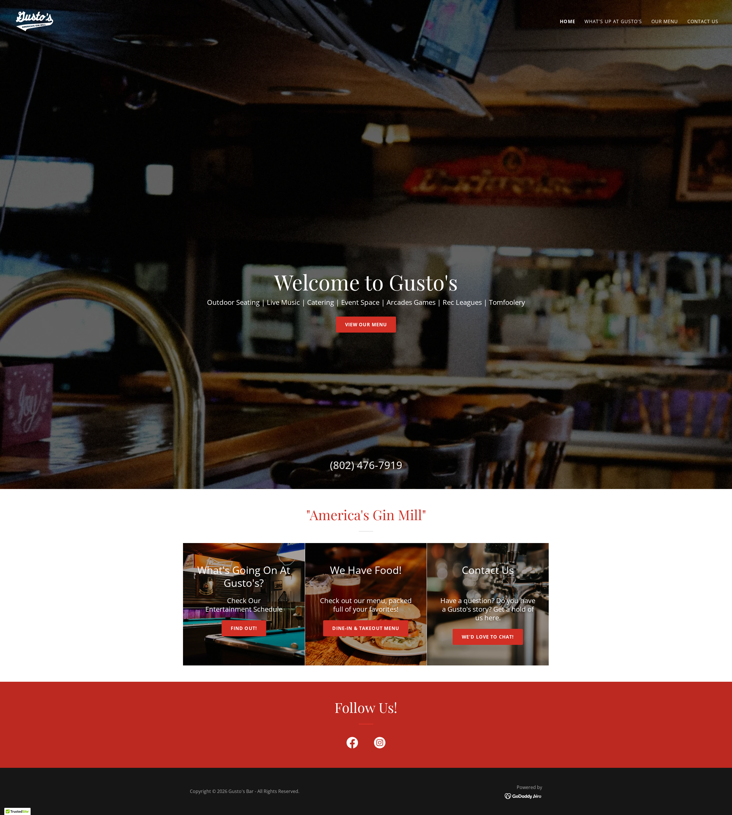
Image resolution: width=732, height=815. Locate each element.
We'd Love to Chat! (488, 637)
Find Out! (244, 628)
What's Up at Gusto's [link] (613, 21)
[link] (34, 20)
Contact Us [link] (702, 21)
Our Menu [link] (664, 21)
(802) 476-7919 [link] (366, 465)
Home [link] (567, 21)
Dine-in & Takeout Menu (365, 628)
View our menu (366, 324)
